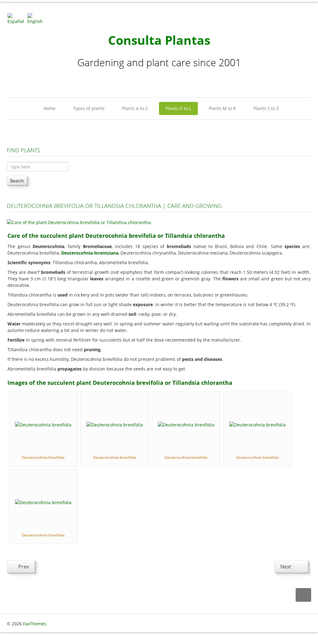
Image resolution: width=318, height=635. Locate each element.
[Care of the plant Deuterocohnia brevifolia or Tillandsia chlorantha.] (79, 222)
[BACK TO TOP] (303, 595)
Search (17, 180)
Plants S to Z (266, 108)
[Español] (16, 18)
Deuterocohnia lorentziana (89, 253)
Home (49, 108)
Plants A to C (135, 108)
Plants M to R (222, 108)
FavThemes (34, 624)
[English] (36, 18)
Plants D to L (178, 108)
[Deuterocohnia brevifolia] (43, 424)
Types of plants (89, 108)
